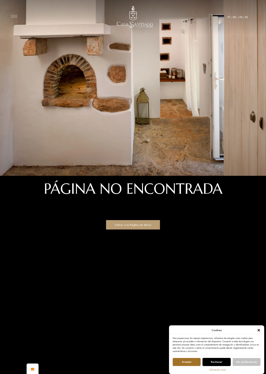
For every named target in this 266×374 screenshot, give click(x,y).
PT (229, 17)
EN (235, 17)
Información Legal (217, 369)
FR (241, 17)
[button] (259, 330)
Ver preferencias (246, 362)
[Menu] (14, 16)
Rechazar (216, 362)
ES (246, 17)
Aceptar (187, 362)
